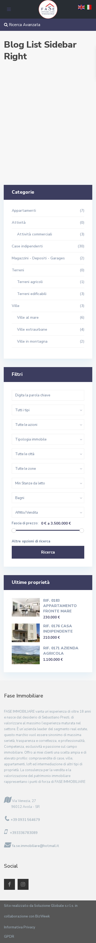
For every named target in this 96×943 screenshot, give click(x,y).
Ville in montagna (32, 341)
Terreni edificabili (31, 293)
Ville (15, 305)
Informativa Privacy (19, 927)
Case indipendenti (27, 246)
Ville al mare (28, 317)
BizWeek (42, 916)
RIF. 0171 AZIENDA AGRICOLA (60, 651)
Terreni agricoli (30, 281)
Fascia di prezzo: (25, 523)
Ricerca (48, 552)
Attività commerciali (34, 234)
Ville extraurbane (32, 329)
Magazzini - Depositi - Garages (38, 258)
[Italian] (88, 6)
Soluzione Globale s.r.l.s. (54, 905)
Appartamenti (24, 210)
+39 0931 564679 (25, 819)
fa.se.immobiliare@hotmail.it (35, 846)
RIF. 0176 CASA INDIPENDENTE (58, 629)
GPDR (9, 936)
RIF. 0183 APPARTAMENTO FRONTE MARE (60, 606)
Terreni (18, 270)
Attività (19, 222)
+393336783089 (24, 832)
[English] (81, 6)
